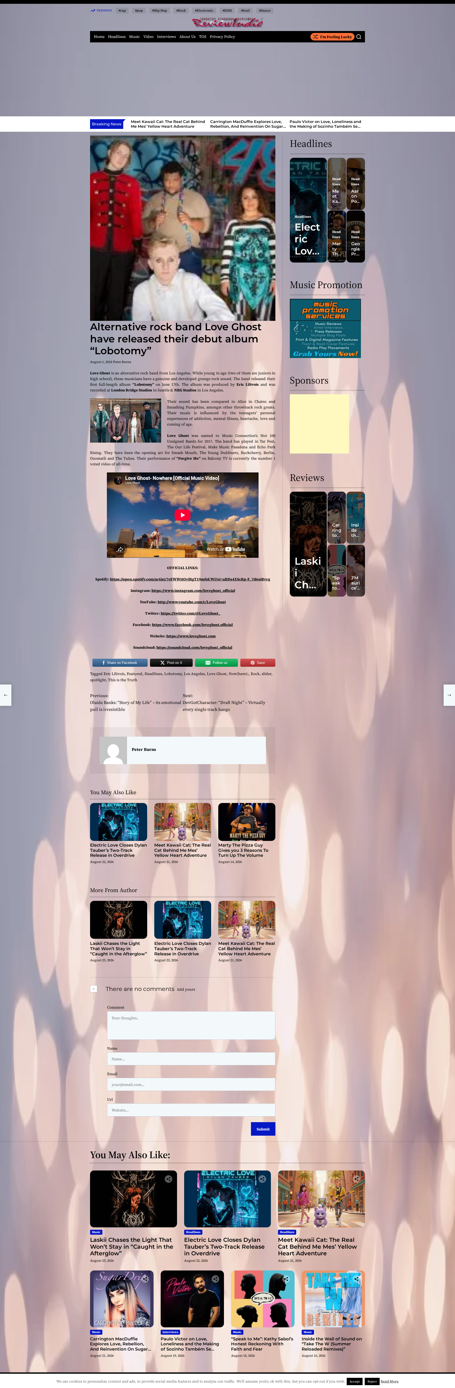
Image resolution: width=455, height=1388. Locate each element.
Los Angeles (194, 673)
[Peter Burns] (113, 750)
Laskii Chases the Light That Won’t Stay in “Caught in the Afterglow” (118, 948)
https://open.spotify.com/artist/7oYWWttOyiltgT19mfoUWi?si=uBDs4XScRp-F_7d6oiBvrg (190, 579)
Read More (390, 1381)
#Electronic (204, 10)
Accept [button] (355, 1381)
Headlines (117, 36)
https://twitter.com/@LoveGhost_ (190, 613)
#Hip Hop (159, 10)
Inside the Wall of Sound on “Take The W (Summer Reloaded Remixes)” (332, 1344)
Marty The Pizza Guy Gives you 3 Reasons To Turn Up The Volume (243, 850)
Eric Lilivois (114, 673)
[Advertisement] (227, 79)
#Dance (265, 10)
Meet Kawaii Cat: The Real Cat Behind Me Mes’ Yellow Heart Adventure (166, 123)
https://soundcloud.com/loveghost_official (194, 647)
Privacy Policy (222, 36)
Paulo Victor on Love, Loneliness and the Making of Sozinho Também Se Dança (323, 126)
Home (99, 36)
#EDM (227, 10)
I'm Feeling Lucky (336, 36)
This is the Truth (122, 679)
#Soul (245, 10)
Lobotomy (173, 673)
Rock (255, 673)
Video (148, 36)
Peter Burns (122, 361)
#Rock (181, 10)
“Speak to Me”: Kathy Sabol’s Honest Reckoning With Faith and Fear (262, 1344)
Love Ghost (217, 673)
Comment (115, 1007)
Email (112, 1073)
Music (134, 36)
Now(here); (239, 673)
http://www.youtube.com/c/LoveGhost (192, 601)
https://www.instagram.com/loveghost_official (193, 590)
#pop (139, 10)
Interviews (166, 36)
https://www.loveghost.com (191, 636)
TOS (202, 36)
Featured (134, 673)
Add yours (186, 989)
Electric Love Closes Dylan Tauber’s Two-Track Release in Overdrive (118, 850)
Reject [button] (372, 1381)
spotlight (98, 679)
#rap (122, 10)
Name (112, 1048)
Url (110, 1099)
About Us (187, 36)
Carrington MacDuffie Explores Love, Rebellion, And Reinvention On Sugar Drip (244, 126)
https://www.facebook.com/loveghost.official (192, 624)
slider (266, 673)
